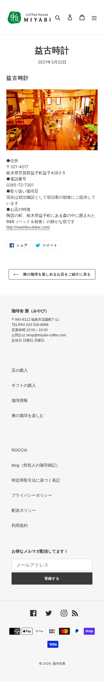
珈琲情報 (20, 400)
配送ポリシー (24, 510)
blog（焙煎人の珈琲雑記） (36, 465)
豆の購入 (20, 370)
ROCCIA (19, 450)
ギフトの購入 (24, 385)
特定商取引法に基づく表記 (36, 480)
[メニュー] (94, 17)
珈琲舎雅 (59, 663)
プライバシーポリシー (32, 495)
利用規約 (20, 525)
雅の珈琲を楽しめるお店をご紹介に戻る (56, 274)
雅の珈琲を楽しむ (28, 415)
